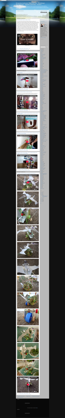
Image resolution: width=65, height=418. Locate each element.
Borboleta (21, 89)
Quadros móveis (42, 165)
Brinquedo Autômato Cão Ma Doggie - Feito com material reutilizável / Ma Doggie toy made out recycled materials (27, 153)
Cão (41, 78)
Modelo (41, 139)
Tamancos (42, 176)
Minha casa (42, 138)
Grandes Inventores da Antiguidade (43, 111)
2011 (42, 200)
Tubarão (23, 130)
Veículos (41, 185)
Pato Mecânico (42, 154)
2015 (42, 193)
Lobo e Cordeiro (42, 126)
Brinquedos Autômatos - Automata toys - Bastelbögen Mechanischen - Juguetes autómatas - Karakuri (30, 3)
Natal (41, 144)
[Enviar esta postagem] (29, 48)
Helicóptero (42, 114)
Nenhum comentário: (26, 48)
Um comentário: (25, 169)
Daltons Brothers (42, 94)
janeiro (43, 197)
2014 (42, 194)
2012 (42, 199)
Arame (41, 61)
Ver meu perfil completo (43, 37)
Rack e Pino (42, 166)
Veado (41, 184)
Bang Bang (42, 66)
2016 (42, 192)
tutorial (41, 180)
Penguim (42, 156)
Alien (41, 53)
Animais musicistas (43, 58)
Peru (41, 158)
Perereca (42, 157)
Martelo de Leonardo (43, 135)
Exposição (42, 102)
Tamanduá (42, 177)
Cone (41, 90)
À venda (41, 49)
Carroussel (42, 81)
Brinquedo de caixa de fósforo (44, 70)
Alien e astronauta (43, 54)
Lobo (41, 125)
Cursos (23, 89)
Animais (41, 56)
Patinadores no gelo (43, 152)
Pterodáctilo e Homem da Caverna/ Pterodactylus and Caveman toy (26, 173)
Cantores (42, 77)
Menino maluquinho (43, 137)
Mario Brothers (42, 134)
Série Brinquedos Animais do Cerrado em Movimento (44, 173)
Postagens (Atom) (21, 397)
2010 (42, 201)
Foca (41, 106)
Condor (41, 89)
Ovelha (41, 148)
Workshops (27, 89)
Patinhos (41, 153)
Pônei (41, 160)
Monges (41, 142)
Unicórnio (42, 181)
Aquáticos (42, 60)
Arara (41, 62)
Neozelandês (42, 145)
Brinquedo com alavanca (43, 69)
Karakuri (41, 121)
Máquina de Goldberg (43, 133)
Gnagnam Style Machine (43, 110)
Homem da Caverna (43, 117)
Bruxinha (42, 73)
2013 (42, 198)
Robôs (41, 170)
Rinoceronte (42, 169)
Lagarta (41, 122)
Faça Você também (43, 103)
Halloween (42, 113)
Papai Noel (42, 150)
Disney (41, 97)
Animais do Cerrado (43, 57)
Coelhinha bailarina (43, 86)
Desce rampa (42, 95)
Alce (41, 52)
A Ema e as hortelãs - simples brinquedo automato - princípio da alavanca (27, 52)
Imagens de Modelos (43, 118)
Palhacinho (42, 149)
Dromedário (42, 99)
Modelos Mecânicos (43, 141)
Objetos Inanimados (43, 146)
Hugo (45, 24)
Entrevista (42, 101)
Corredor (42, 91)
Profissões (42, 162)
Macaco (41, 129)
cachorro (42, 74)
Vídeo (24, 89)
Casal (41, 82)
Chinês (41, 85)
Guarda (41, 112)
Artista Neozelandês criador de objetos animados (45, 196)
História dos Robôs (43, 116)
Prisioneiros (42, 161)
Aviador (41, 64)
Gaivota (41, 107)
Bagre (41, 65)
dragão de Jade (42, 98)
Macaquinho (42, 130)
